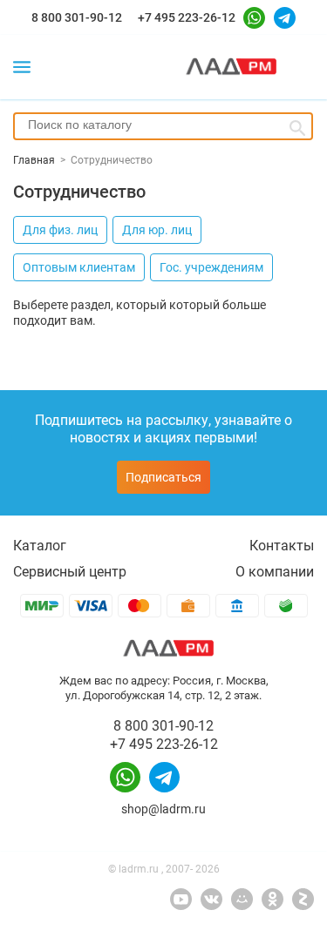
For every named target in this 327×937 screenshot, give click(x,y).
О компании (274, 571)
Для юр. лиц (157, 230)
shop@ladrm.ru (163, 809)
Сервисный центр (69, 571)
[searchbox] (163, 124)
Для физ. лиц (60, 230)
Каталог (39, 545)
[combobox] (163, 126)
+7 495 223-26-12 (186, 17)
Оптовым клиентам (79, 267)
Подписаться (163, 477)
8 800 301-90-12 (76, 17)
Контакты (281, 545)
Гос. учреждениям (211, 267)
